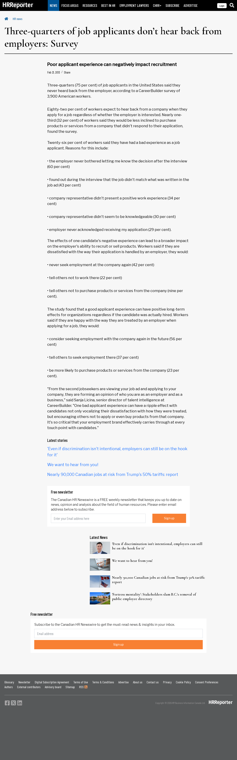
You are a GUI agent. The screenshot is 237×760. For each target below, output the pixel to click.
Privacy (167, 682)
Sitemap (70, 687)
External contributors (29, 687)
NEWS (53, 5)
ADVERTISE (191, 5)
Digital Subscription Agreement (52, 682)
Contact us (153, 682)
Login (221, 5)
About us (137, 682)
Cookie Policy (183, 682)
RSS (81, 687)
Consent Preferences (206, 682)
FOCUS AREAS (70, 5)
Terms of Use (80, 682)
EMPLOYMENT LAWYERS (134, 5)
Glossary (9, 682)
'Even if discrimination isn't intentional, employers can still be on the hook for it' (157, 546)
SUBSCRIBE (172, 5)
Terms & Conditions (103, 682)
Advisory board (53, 687)
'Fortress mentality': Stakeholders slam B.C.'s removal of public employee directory (154, 596)
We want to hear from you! (72, 464)
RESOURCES (90, 5)
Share (67, 72)
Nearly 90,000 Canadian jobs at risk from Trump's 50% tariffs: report (112, 474)
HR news (17, 19)
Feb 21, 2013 (53, 72)
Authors (8, 687)
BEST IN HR (108, 5)
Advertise (123, 682)
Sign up (169, 518)
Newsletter (24, 682)
